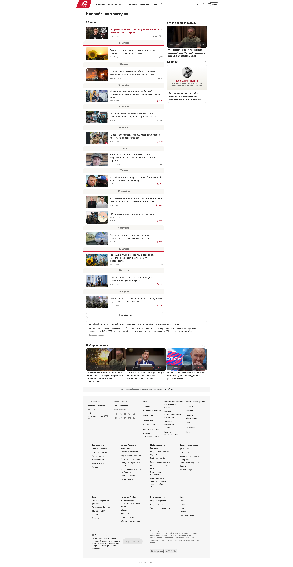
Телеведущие (148, 420)
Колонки (172, 61)
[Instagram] (134, 414)
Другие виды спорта (188, 515)
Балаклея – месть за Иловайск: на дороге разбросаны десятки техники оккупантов (131, 236)
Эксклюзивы (132, 4)
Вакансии (189, 411)
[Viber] (116, 418)
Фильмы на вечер (99, 511)
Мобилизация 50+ (158, 458)
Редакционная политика (152, 411)
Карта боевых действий (131, 455)
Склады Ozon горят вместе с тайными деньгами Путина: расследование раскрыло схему (185, 375)
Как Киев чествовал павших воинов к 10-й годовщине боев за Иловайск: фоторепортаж (133, 115)
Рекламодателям (149, 425)
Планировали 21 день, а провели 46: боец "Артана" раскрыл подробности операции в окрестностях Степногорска (105, 377)
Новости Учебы (128, 497)
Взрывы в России (128, 476)
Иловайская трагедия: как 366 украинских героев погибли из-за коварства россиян (135, 136)
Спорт (182, 497)
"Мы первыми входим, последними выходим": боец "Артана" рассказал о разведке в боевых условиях (186, 53)
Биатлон (183, 512)
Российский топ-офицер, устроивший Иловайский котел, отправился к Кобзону (135, 179)
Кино (94, 497)
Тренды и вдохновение (160, 508)
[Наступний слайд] (202, 345)
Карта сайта (190, 427)
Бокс (181, 501)
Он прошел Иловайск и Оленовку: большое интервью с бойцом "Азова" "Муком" (136, 31)
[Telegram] (129, 414)
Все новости (99, 4)
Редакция (146, 406)
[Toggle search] (162, 4)
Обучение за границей (131, 521)
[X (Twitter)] (121, 414)
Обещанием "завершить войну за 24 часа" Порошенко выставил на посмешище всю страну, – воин (135, 94)
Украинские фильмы (101, 507)
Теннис (182, 508)
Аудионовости (98, 463)
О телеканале (148, 415)
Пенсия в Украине (187, 470)
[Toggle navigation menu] (73, 4)
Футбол (182, 504)
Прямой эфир (98, 456)
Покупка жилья (157, 504)
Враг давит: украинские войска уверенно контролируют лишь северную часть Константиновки (185, 96)
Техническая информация (195, 402)
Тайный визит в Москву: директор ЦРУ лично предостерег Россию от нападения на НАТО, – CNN (145, 375)
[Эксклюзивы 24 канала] (205, 22)
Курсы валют (185, 452)
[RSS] (134, 418)
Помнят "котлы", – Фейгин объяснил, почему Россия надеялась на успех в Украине (136, 300)
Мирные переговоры (130, 459)
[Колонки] (205, 61)
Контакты (189, 406)
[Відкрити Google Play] (157, 551)
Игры (154, 4)
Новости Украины (115, 4)
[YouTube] (125, 414)
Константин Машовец (187, 81)
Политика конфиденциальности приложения (172, 414)
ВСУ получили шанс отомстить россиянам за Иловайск (132, 215)
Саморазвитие (127, 517)
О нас (145, 402)
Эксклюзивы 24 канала (182, 22)
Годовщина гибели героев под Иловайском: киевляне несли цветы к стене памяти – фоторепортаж (132, 258)
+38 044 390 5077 (121, 405)
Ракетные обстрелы (130, 452)
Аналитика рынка (158, 501)
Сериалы (95, 518)
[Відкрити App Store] (171, 551)
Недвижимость (157, 497)
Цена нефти (184, 449)
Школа (124, 510)
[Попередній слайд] (196, 345)
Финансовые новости (189, 456)
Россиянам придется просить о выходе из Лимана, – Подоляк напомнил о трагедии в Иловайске (136, 200)
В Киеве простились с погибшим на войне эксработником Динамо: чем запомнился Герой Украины (133, 157)
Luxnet (155, 562)
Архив (188, 423)
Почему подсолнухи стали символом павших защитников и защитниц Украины (132, 51)
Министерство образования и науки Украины (130, 503)
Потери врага (127, 479)
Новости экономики (188, 445)
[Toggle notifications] (203, 4)
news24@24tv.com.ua (96, 405)
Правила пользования (151, 429)
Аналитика (144, 4)
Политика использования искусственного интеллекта (173, 404)
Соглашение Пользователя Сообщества (169, 424)
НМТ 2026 (125, 514)
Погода (95, 467)
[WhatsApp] (125, 418)
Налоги (182, 466)
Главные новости (99, 449)
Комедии (95, 514)
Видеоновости (98, 460)
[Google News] (129, 418)
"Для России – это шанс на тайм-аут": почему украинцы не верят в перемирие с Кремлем (132, 73)
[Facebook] (116, 414)
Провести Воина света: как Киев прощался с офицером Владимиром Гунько (132, 279)
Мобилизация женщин (160, 462)
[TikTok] (121, 418)
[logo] (84, 4)
